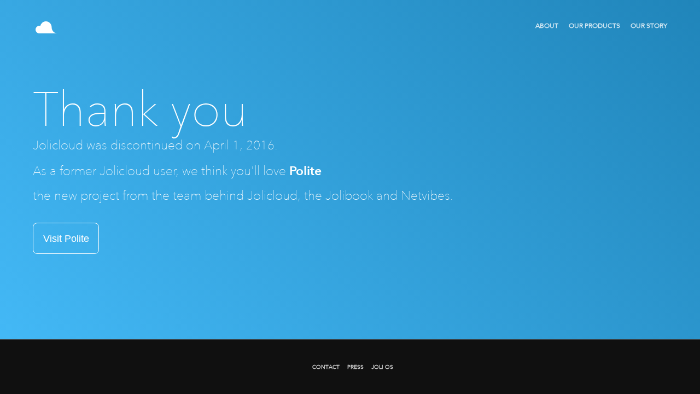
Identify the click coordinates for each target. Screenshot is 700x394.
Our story (649, 26)
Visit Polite (66, 238)
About (546, 26)
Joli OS (382, 367)
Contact (326, 367)
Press (355, 367)
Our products (594, 26)
